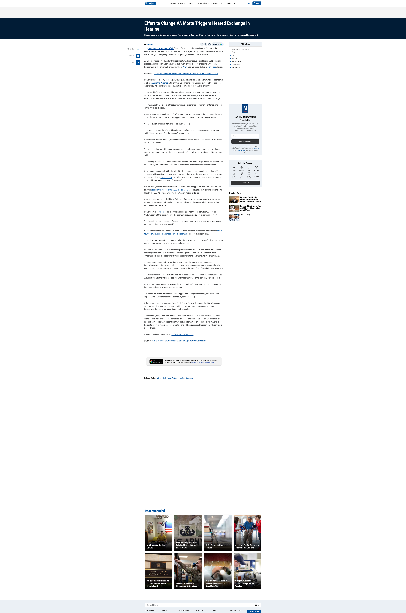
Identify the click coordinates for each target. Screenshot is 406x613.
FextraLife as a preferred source (202, 362)
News (222, 3)
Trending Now (235, 193)
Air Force (162, 212)
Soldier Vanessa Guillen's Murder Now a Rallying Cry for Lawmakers (178, 341)
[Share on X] (205, 44)
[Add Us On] (138, 49)
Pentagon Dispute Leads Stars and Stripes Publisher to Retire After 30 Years (250, 208)
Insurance (173, 3)
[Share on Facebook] (202, 44)
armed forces (166, 177)
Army (185, 67)
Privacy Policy (242, 150)
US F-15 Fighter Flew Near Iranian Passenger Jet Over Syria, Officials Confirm (186, 73)
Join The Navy (245, 215)
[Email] (209, 44)
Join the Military (202, 3)
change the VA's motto (160, 83)
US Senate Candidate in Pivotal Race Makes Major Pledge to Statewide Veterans (250, 199)
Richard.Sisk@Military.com (182, 334)
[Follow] (138, 56)
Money (191, 3)
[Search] (248, 3)
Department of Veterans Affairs (161, 48)
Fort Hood (212, 67)
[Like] (138, 62)
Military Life (231, 3)
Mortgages (181, 3)
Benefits (214, 3)
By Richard (149, 44)
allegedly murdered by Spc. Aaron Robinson (169, 190)
